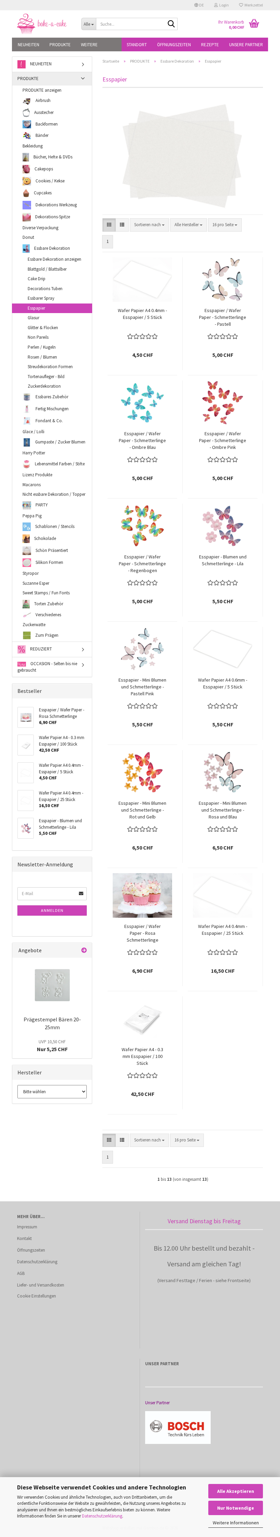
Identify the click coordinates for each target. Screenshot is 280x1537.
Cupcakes (42, 192)
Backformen (46, 124)
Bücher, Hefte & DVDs (52, 156)
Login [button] (223, 5)
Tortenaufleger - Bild (46, 376)
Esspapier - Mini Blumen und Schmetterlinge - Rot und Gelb (142, 810)
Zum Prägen (46, 635)
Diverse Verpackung (40, 228)
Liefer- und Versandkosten (40, 1285)
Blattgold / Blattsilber (47, 269)
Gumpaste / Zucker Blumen (59, 442)
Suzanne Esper (36, 583)
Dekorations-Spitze (52, 216)
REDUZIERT (40, 649)
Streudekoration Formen (50, 367)
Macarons (32, 485)
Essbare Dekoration (51, 248)
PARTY (41, 505)
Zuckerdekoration (44, 386)
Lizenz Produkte (37, 475)
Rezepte (210, 45)
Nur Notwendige (235, 1508)
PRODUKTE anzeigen (42, 90)
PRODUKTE (60, 45)
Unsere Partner (246, 45)
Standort (137, 45)
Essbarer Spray (41, 298)
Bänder (41, 135)
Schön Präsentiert (51, 550)
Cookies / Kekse (49, 180)
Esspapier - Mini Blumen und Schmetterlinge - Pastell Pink (142, 687)
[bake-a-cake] (44, 24)
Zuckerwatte (34, 625)
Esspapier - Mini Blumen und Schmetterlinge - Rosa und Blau (223, 810)
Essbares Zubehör (51, 397)
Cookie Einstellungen (36, 1296)
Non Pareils (38, 337)
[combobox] (149, 225)
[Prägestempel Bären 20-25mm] (52, 985)
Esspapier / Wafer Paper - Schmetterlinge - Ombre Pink (222, 440)
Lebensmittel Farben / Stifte (59, 464)
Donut (28, 237)
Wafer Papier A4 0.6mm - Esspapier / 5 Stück (222, 683)
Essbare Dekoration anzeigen (54, 259)
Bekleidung (33, 146)
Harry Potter (34, 453)
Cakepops (43, 168)
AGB (21, 1273)
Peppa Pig (32, 516)
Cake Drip (36, 279)
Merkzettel (253, 5)
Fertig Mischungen (51, 409)
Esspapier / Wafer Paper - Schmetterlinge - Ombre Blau (142, 440)
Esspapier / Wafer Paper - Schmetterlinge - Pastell (222, 317)
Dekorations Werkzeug (55, 204)
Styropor (31, 573)
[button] (199, 5)
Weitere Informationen (236, 1523)
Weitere (89, 45)
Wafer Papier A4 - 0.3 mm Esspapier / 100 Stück (142, 1056)
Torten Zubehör (48, 604)
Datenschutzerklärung (102, 1516)
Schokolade (44, 538)
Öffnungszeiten (174, 45)
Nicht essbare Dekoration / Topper (54, 494)
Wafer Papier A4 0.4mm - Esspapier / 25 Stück (222, 929)
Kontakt (24, 1238)
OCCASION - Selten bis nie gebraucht (47, 667)
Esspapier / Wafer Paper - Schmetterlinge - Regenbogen (142, 563)
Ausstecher (43, 112)
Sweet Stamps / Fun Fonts (46, 593)
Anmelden (52, 910)
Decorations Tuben (45, 289)
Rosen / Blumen (42, 357)
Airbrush (42, 100)
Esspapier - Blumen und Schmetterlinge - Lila (223, 560)
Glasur (33, 318)
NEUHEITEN (28, 45)
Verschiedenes (47, 615)
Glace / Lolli (33, 432)
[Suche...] (171, 24)
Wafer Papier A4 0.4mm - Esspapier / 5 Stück (142, 313)
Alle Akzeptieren (235, 1491)
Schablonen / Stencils (54, 526)
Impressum (27, 1227)
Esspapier (36, 308)
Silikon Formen (48, 562)
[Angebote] (84, 950)
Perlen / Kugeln (42, 347)
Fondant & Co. (48, 421)
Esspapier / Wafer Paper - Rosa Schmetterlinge (142, 933)
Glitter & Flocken (43, 328)
